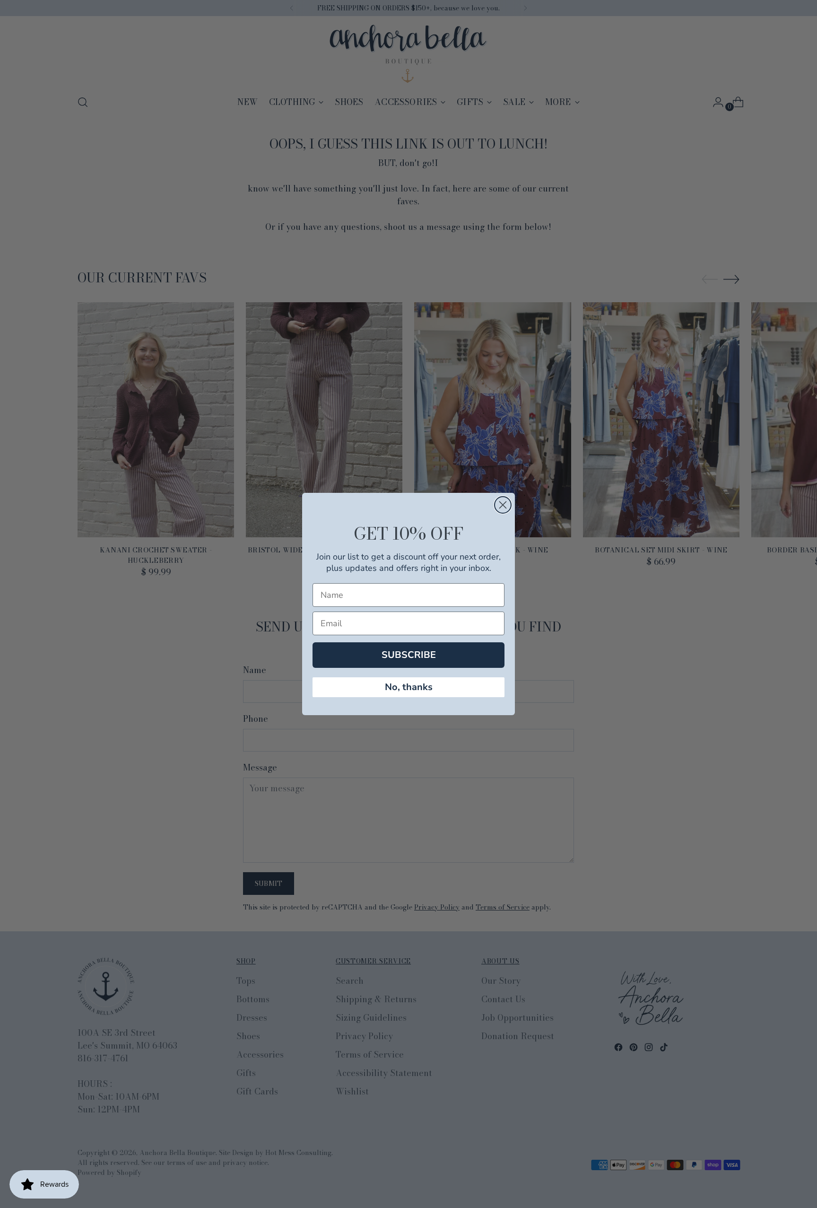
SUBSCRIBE (409, 654)
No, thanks (409, 687)
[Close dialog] (503, 505)
